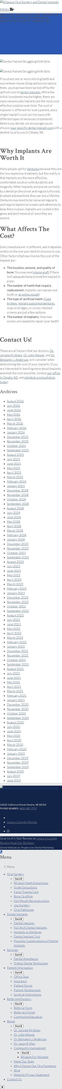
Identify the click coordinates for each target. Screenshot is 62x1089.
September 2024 (18, 504)
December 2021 (17, 651)
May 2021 (13, 682)
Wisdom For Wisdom (34, 1057)
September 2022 (18, 611)
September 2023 (18, 557)
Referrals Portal (24, 1012)
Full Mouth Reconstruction (31, 901)
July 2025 (13, 459)
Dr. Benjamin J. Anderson (30, 1039)
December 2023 (17, 544)
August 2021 (15, 669)
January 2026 (16, 432)
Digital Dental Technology (31, 963)
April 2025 (14, 472)
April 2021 (14, 687)
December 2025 (17, 437)
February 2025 (16, 481)
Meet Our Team (24, 1061)
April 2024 (14, 526)
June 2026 (14, 410)
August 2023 (15, 562)
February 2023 (16, 588)
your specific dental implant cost (32, 128)
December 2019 (17, 758)
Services (12, 950)
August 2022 (15, 615)
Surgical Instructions (27, 994)
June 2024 (14, 517)
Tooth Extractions (25, 887)
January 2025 (16, 486)
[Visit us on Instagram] (8, 831)
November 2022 (17, 602)
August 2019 (15, 771)
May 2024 (13, 521)
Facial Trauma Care (26, 892)
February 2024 (16, 535)
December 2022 (17, 597)
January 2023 (16, 593)
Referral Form (23, 1008)
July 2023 (13, 566)
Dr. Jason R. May (24, 1043)
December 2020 (17, 704)
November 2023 (17, 548)
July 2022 (13, 620)
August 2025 (15, 455)
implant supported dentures (36, 303)
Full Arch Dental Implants (30, 927)
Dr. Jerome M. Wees (27, 1030)
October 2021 (16, 660)
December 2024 (17, 490)
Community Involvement (30, 1048)
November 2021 (17, 655)
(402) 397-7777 (28, 808)
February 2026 (16, 428)
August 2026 (15, 401)
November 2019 (17, 762)
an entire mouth (28, 294)
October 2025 (16, 446)
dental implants (30, 92)
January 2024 (16, 539)
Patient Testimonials (27, 990)
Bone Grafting (23, 896)
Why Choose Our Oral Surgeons (35, 1066)
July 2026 (13, 405)
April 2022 (14, 633)
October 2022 (16, 606)
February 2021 (16, 695)
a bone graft (41, 272)
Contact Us (14, 1079)
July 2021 (13, 673)
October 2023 (16, 553)
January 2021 (16, 700)
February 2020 (16, 749)
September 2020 (18, 718)
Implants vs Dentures (28, 932)
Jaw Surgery (22, 905)
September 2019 (18, 767)
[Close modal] (2, 1087)
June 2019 (14, 780)
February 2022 (16, 642)
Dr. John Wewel (33, 355)
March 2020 (15, 745)
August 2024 (15, 508)
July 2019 (13, 776)
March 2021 (15, 691)
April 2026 (14, 419)
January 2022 (16, 646)
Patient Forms (23, 985)
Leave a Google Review (22, 822)
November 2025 (17, 441)
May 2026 (13, 414)
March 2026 (15, 423)
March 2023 (15, 584)
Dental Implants (17, 914)
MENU (5, 9)
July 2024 (13, 513)
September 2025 (18, 450)
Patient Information (20, 968)
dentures (33, 169)
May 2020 (13, 736)
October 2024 (16, 499)
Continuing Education (28, 1017)
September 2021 (18, 664)
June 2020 (14, 731)
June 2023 (14, 571)
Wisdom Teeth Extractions (31, 883)
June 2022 (14, 624)
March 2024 (15, 530)
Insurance (20, 981)
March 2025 (15, 477)
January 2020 (16, 753)
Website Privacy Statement (31, 1075)
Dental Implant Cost (27, 936)
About (11, 1021)
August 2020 (15, 722)
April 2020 (14, 740)
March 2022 (15, 637)
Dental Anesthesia (26, 959)
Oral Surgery (15, 874)
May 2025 (13, 468)
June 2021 (14, 678)
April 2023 (14, 579)
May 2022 (13, 629)
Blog (17, 1070)
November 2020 (17, 709)
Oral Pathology (24, 910)
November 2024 (17, 495)
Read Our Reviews (22, 843)
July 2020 (13, 727)
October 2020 (16, 713)
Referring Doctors (19, 999)
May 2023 (13, 575)
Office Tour (21, 977)
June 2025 (14, 463)
